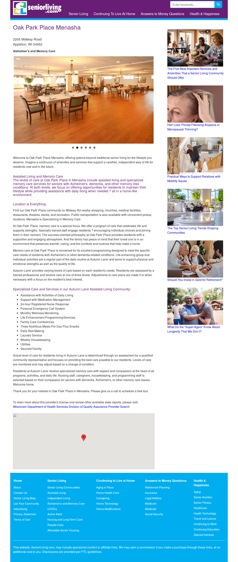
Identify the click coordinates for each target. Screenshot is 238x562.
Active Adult (54, 514)
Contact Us (20, 493)
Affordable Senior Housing (63, 530)
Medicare (150, 503)
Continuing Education (206, 529)
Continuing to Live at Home (115, 480)
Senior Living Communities (63, 487)
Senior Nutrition (203, 497)
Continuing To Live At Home (114, 13)
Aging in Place (105, 487)
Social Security (154, 514)
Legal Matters (153, 498)
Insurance (151, 493)
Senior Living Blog (24, 498)
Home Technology (107, 503)
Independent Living (58, 498)
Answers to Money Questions (162, 13)
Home (18, 480)
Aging (197, 492)
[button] (83, 437)
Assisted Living (56, 493)
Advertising (20, 509)
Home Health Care (107, 493)
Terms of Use (22, 519)
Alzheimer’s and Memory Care (66, 503)
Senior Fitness (202, 502)
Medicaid (150, 509)
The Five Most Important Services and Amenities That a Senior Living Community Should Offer (195, 73)
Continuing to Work (205, 524)
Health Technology (205, 513)
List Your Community (26, 503)
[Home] (38, 8)
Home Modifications (108, 509)
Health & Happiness (204, 13)
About (17, 487)
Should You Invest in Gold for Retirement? (195, 280)
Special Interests (204, 535)
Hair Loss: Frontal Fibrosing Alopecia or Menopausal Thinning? (193, 127)
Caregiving (102, 498)
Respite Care (55, 525)
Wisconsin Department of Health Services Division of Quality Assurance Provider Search (71, 406)
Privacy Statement (25, 514)
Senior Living (78, 13)
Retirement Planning (157, 487)
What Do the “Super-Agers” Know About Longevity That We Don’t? (193, 329)
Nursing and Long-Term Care (65, 519)
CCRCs (52, 509)
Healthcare (200, 508)
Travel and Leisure (205, 518)
